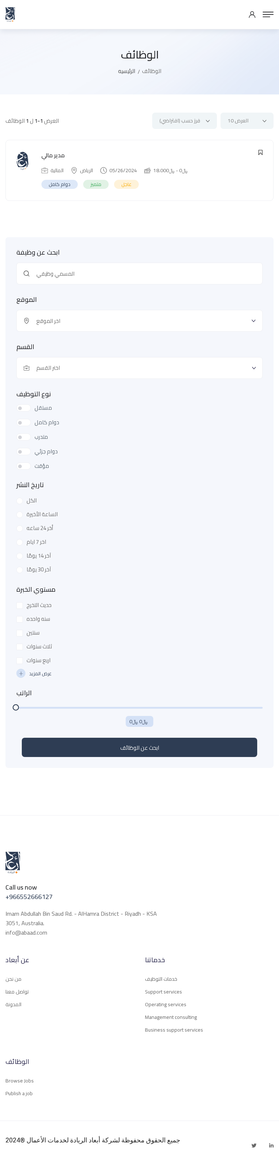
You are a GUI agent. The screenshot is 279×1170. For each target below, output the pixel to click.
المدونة (13, 1004)
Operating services (165, 1004)
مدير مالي (53, 155)
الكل (32, 500)
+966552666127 (29, 897)
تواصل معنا (17, 991)
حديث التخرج (39, 605)
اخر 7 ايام (36, 542)
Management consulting (171, 1017)
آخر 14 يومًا (39, 555)
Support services (163, 991)
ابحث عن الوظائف (139, 747)
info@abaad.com (26, 932)
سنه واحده (38, 619)
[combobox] (139, 368)
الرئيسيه (126, 71)
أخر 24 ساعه (40, 528)
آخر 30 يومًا (39, 569)
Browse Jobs (19, 1080)
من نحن (13, 979)
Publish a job (19, 1093)
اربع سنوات (38, 660)
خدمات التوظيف (161, 979)
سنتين (33, 632)
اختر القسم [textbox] (48, 368)
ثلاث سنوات (39, 646)
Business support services (174, 1029)
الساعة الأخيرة (42, 514)
